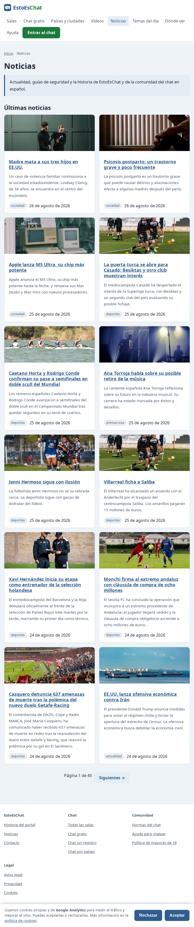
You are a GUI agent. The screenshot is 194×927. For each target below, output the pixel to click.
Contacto (11, 842)
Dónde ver (175, 21)
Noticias (118, 21)
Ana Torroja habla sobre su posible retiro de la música (142, 376)
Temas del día (146, 21)
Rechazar (148, 915)
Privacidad (13, 883)
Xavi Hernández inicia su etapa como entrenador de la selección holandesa (45, 584)
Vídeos (97, 21)
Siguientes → (112, 778)
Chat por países (81, 851)
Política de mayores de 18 (154, 842)
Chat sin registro (82, 842)
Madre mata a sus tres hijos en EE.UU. (43, 164)
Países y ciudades (67, 21)
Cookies (11, 892)
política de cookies (21, 920)
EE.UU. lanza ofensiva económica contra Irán (140, 697)
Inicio (8, 53)
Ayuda (13, 32)
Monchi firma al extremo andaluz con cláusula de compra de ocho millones (141, 584)
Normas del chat (146, 824)
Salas (12, 21)
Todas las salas (80, 824)
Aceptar (177, 915)
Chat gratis (33, 21)
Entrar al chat (41, 32)
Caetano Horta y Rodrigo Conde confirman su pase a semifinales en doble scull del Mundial (48, 378)
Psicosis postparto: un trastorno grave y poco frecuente (140, 164)
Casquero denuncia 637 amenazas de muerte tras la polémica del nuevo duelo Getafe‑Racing (47, 699)
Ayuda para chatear (149, 833)
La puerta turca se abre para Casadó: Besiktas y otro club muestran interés (136, 270)
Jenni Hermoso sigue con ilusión (44, 482)
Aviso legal (13, 874)
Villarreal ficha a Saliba (129, 482)
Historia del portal (19, 824)
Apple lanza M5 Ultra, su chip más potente (46, 267)
